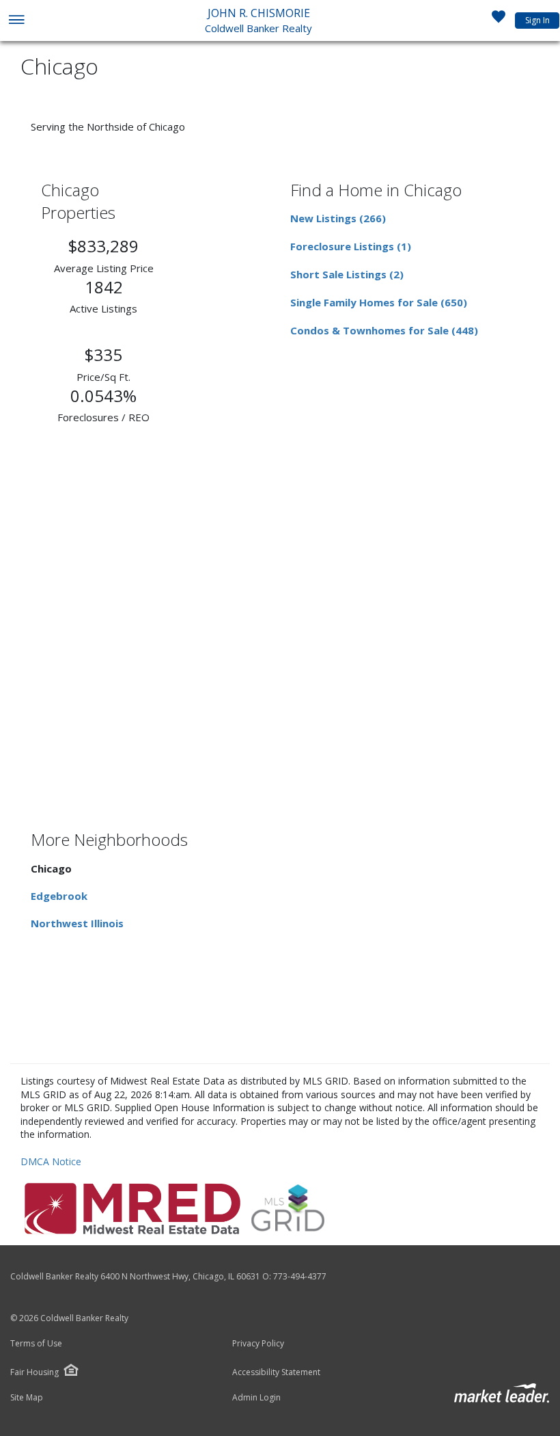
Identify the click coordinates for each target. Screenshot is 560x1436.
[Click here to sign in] (498, 20)
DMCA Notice (50, 1161)
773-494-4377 (299, 1276)
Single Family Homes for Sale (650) (378, 302)
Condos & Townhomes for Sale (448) (384, 330)
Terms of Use (36, 1343)
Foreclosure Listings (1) (350, 246)
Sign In (537, 20)
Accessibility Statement (276, 1372)
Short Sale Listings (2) (347, 274)
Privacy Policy (258, 1343)
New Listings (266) (338, 218)
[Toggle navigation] (16, 21)
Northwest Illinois (77, 923)
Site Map (26, 1397)
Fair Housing (34, 1372)
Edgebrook (59, 896)
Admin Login (256, 1397)
